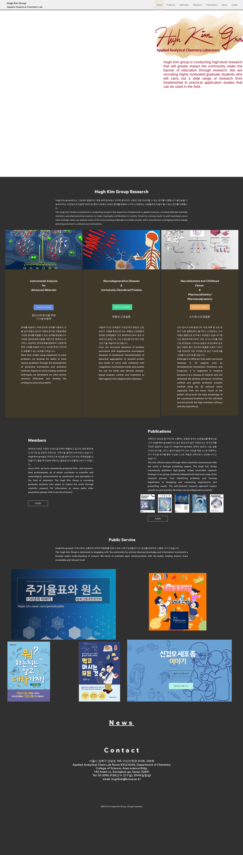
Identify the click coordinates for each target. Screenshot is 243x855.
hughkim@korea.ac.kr (126, 779)
